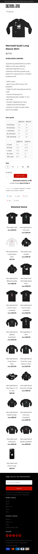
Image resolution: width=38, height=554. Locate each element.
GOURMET (16, 188)
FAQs (7, 512)
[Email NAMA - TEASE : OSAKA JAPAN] (20, 535)
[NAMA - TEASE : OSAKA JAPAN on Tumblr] (13, 535)
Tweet (10, 196)
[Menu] (27, 6)
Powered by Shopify (11, 545)
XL (23, 166)
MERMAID (22, 188)
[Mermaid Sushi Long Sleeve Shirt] (19, 28)
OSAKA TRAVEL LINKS (12, 527)
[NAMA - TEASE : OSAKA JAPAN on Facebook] (10, 535)
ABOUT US (9, 506)
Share (18, 196)
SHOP (7, 504)
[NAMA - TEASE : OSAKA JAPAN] (13, 6)
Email (17, 200)
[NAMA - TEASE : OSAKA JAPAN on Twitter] (7, 535)
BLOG (7, 509)
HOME (7, 501)
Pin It (26, 196)
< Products (10, 12)
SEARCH (8, 519)
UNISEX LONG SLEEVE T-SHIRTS (15, 190)
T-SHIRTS (28, 188)
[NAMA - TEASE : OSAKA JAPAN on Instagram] (17, 535)
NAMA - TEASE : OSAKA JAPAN (18, 542)
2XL (28, 166)
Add (10, 200)
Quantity (9, 172)
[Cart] (30, 6)
